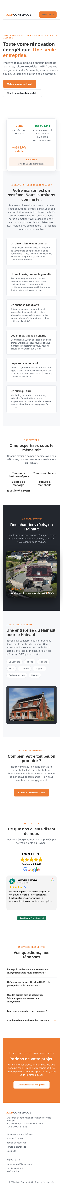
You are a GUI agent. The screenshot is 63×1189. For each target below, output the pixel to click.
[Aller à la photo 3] (50, 592)
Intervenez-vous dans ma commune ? (27, 1011)
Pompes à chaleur (15, 1138)
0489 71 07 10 (13, 1159)
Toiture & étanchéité (16, 1147)
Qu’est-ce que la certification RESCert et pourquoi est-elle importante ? (29, 984)
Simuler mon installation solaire (22, 93)
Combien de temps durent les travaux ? (28, 1020)
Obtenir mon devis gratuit (19, 84)
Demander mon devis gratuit (31, 1085)
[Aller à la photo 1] (45, 592)
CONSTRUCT (18, 14)
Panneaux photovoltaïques (19, 1134)
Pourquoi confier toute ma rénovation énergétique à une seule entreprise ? (27, 971)
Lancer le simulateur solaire (31, 792)
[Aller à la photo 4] (52, 592)
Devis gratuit (48, 14)
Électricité (11, 1151)
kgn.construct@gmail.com (19, 1164)
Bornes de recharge (16, 1142)
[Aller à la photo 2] (47, 592)
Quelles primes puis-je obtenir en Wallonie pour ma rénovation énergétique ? (25, 998)
